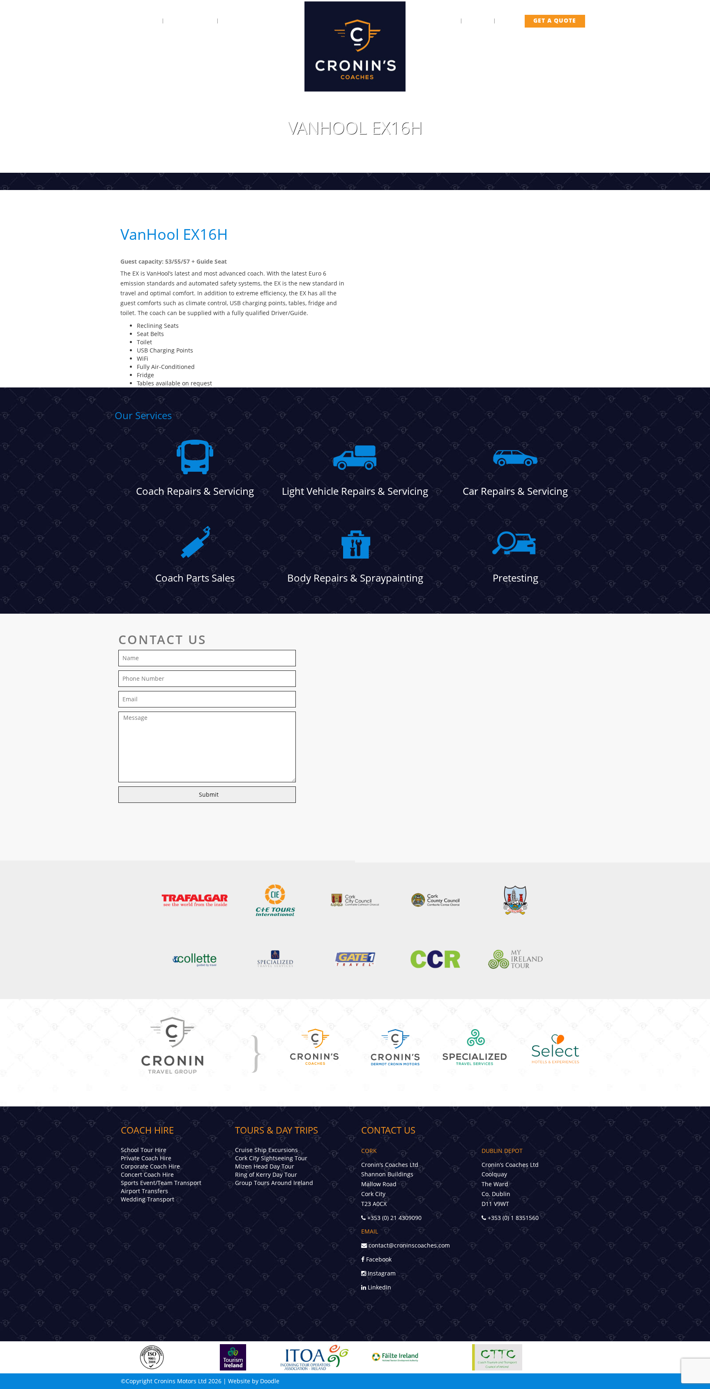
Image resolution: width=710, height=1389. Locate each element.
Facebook (378, 1259)
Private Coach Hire (146, 1158)
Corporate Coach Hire (150, 1166)
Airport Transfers (144, 1191)
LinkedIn (378, 1287)
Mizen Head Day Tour (264, 1166)
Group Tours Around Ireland (274, 1183)
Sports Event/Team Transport (161, 1183)
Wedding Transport (147, 1199)
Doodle (269, 1381)
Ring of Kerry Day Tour (266, 1174)
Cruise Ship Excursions (266, 1150)
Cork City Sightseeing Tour (271, 1158)
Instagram (381, 1273)
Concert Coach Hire (147, 1174)
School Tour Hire (143, 1150)
